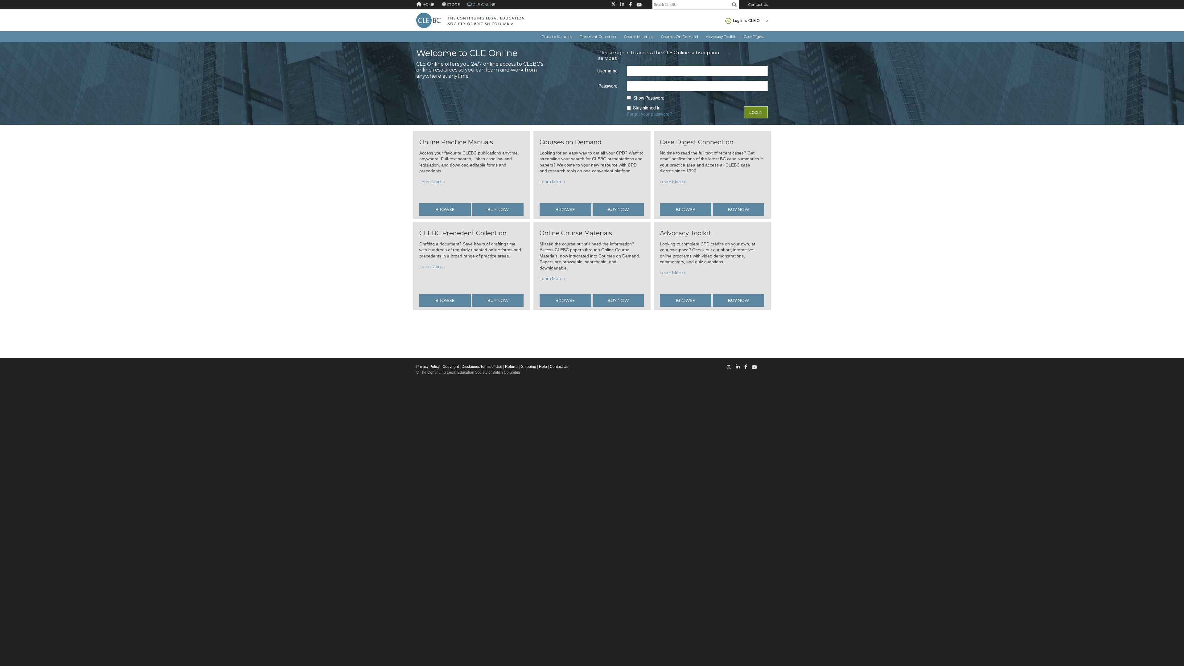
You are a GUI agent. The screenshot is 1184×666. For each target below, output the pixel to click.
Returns (511, 366)
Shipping (528, 366)
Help (543, 366)
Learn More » (432, 181)
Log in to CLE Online (750, 20)
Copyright (450, 366)
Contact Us (758, 4)
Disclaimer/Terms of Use (482, 366)
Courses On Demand (679, 36)
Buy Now (497, 209)
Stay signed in (646, 108)
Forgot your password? (649, 114)
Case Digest (753, 36)
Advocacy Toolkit (721, 36)
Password (608, 86)
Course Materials (638, 36)
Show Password (648, 98)
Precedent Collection (598, 36)
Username (607, 71)
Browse (444, 209)
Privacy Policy (428, 366)
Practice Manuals (556, 36)
